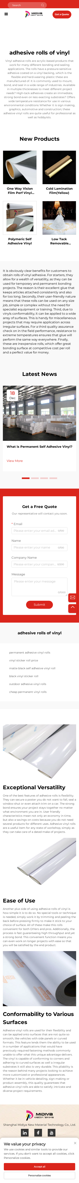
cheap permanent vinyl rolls (28, 692)
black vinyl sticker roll (23, 676)
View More (15, 461)
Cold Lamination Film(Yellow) (59, 191)
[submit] (42, 5)
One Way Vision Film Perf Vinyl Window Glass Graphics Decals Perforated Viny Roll (20, 191)
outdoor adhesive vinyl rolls (27, 684)
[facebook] (38, 1133)
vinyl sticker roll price (23, 660)
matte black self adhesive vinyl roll (32, 668)
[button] (26, 478)
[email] (72, 597)
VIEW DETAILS (20, 167)
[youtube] (51, 1133)
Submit (39, 604)
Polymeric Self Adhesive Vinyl (20, 241)
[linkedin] (25, 1133)
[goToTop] (72, 608)
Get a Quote (62, 14)
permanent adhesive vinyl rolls (29, 652)
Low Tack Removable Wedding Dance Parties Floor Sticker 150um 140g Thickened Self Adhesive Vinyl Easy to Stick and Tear (59, 241)
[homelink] (33, 14)
